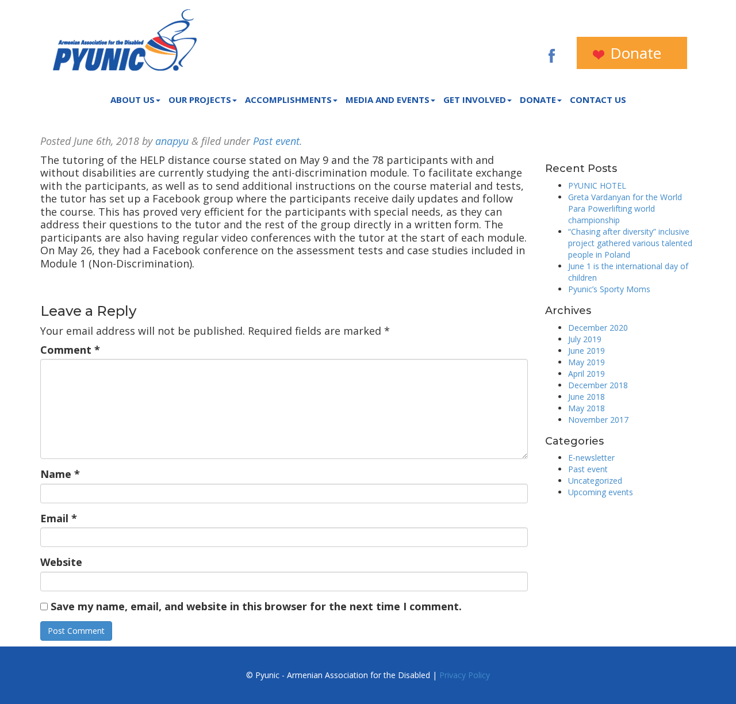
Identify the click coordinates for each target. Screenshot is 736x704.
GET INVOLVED (474, 99)
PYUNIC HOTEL (597, 185)
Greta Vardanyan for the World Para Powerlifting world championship (625, 208)
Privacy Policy (464, 674)
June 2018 (586, 396)
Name (60, 474)
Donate (633, 53)
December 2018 (598, 385)
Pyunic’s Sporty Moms (609, 289)
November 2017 (598, 419)
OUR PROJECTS (199, 99)
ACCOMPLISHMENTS (288, 99)
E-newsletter (591, 457)
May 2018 (586, 408)
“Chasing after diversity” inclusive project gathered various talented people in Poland (630, 243)
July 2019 (584, 339)
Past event (276, 141)
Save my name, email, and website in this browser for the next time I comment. (256, 606)
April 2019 (586, 373)
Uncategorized (595, 480)
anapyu (172, 141)
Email (58, 518)
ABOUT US (132, 99)
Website (61, 562)
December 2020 (598, 327)
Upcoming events (600, 492)
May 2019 (586, 362)
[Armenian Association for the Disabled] (124, 40)
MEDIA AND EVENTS (388, 99)
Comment (70, 350)
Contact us (598, 99)
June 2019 (586, 350)
